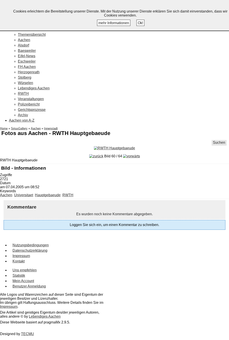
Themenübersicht (32, 34)
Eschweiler (27, 61)
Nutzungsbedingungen (31, 245)
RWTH (23, 93)
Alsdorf (23, 45)
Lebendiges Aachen (34, 88)
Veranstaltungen (31, 99)
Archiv (23, 115)
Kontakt (19, 261)
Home (4, 128)
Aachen (24, 40)
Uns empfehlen (25, 270)
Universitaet (23, 195)
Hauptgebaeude (48, 195)
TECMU (27, 334)
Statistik (19, 275)
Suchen (219, 142)
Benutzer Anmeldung (29, 286)
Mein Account (23, 281)
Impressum (21, 256)
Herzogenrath (29, 72)
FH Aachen (27, 67)
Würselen (25, 83)
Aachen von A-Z (21, 120)
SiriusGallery (19, 128)
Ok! (140, 23)
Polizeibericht (29, 104)
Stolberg (24, 77)
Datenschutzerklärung (30, 250)
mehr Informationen (113, 23)
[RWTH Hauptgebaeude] (114, 148)
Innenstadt (51, 128)
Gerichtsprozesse (32, 110)
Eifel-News (26, 56)
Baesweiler (27, 51)
